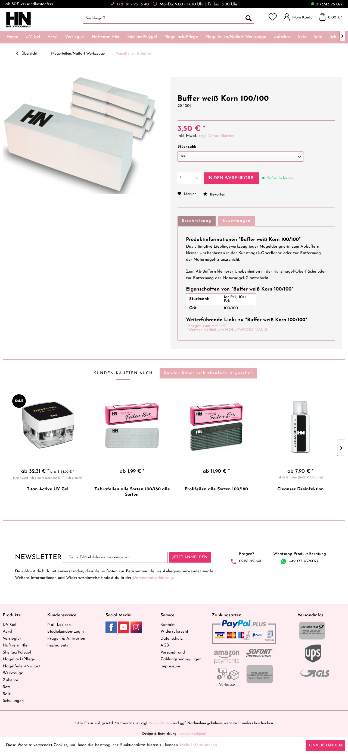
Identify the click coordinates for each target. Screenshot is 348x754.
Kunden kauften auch (123, 373)
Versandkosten (160, 723)
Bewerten (217, 195)
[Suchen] (248, 18)
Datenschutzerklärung (153, 578)
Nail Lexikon (59, 625)
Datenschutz (171, 639)
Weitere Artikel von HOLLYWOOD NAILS (227, 330)
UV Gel (9, 625)
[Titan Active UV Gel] (48, 427)
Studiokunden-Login (65, 632)
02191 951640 (250, 561)
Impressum (170, 666)
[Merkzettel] (273, 17)
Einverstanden (325, 745)
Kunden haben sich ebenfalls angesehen (208, 373)
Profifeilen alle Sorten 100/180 (216, 489)
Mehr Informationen (198, 745)
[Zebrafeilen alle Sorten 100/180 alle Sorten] (132, 427)
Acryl (7, 632)
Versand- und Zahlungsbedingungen (180, 656)
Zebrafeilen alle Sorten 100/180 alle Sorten (132, 492)
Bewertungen (236, 221)
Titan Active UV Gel (48, 489)
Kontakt (167, 625)
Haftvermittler (16, 645)
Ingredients (57, 645)
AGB (164, 645)
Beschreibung (197, 221)
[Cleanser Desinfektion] (300, 427)
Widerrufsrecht (174, 632)
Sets (6, 687)
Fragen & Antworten (66, 639)
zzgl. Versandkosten (216, 136)
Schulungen (13, 701)
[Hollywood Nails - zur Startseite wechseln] (18, 19)
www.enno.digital (193, 734)
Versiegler (12, 639)
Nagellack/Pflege (19, 659)
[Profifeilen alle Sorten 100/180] (216, 427)
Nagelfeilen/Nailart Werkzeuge (21, 670)
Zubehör (10, 680)
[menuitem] (174, 18)
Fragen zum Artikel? (207, 326)
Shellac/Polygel (17, 653)
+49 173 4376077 (303, 561)
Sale (7, 694)
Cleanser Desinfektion (300, 489)
